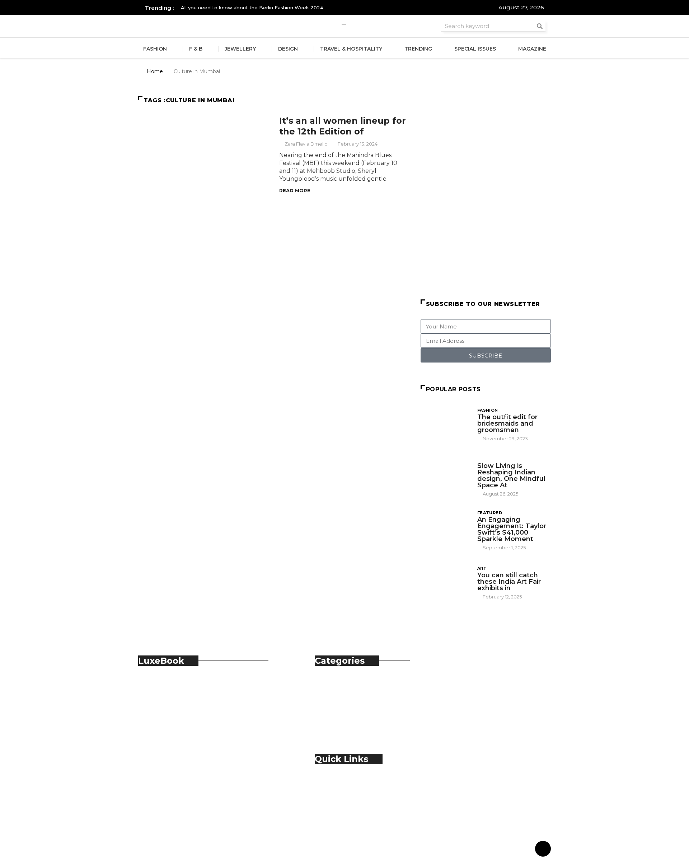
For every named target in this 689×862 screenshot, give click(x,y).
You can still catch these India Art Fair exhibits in (509, 581)
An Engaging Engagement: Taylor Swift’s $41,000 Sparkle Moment (511, 529)
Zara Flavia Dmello (306, 144)
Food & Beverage (353, 699)
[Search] (539, 26)
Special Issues (475, 49)
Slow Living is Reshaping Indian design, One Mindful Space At (511, 475)
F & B (195, 49)
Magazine (532, 49)
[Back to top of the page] (543, 849)
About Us (342, 782)
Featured (489, 512)
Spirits (337, 715)
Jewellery (240, 49)
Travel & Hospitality (351, 49)
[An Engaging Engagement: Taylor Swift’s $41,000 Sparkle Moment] (445, 528)
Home (155, 71)
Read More (294, 190)
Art (482, 568)
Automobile (346, 684)
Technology (346, 723)
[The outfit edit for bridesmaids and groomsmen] (445, 424)
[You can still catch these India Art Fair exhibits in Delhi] (445, 582)
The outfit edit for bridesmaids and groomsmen (507, 423)
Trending (418, 49)
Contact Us (345, 790)
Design (288, 49)
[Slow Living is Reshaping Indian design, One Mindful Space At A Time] (445, 474)
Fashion (155, 49)
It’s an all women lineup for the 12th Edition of (342, 126)
